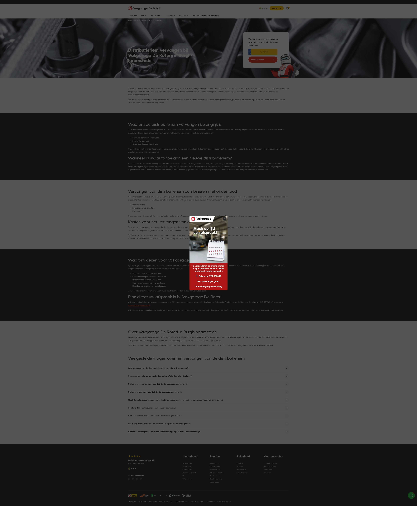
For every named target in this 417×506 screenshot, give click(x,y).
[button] (413, 450)
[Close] (224, 219)
